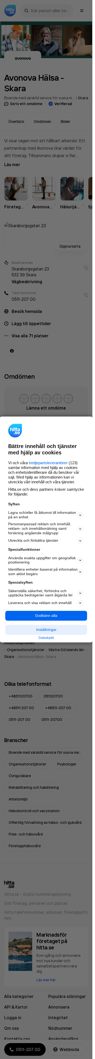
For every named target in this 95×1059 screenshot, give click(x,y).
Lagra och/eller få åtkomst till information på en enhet (42, 514)
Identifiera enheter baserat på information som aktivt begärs (43, 571)
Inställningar (46, 629)
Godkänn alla (46, 616)
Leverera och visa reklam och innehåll (40, 603)
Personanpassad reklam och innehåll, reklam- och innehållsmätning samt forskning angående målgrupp (39, 528)
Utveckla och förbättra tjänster (33, 541)
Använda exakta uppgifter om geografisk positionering (42, 560)
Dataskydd (46, 638)
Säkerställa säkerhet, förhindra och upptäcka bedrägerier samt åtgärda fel (40, 593)
